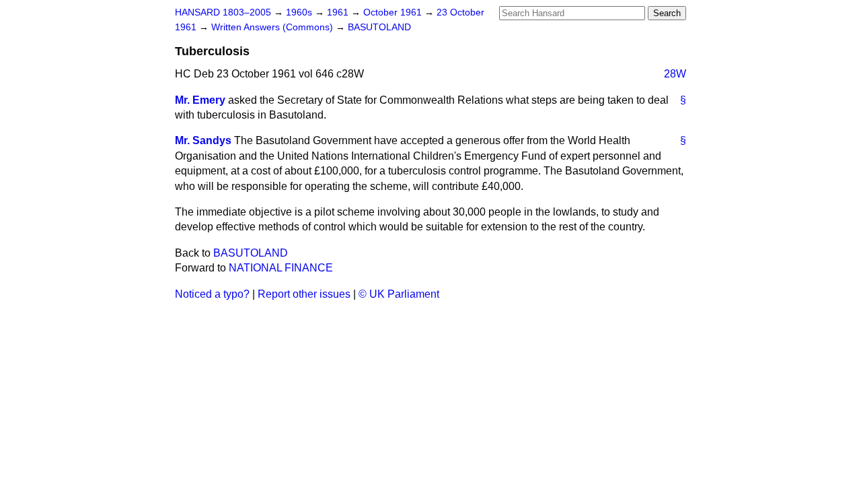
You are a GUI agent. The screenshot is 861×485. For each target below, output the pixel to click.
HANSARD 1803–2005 (223, 12)
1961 (339, 12)
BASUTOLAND (379, 27)
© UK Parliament (399, 294)
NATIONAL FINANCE (281, 267)
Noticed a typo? (212, 294)
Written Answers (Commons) (273, 27)
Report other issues (304, 294)
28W (675, 73)
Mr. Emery (200, 100)
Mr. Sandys (203, 140)
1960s (300, 12)
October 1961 (393, 12)
